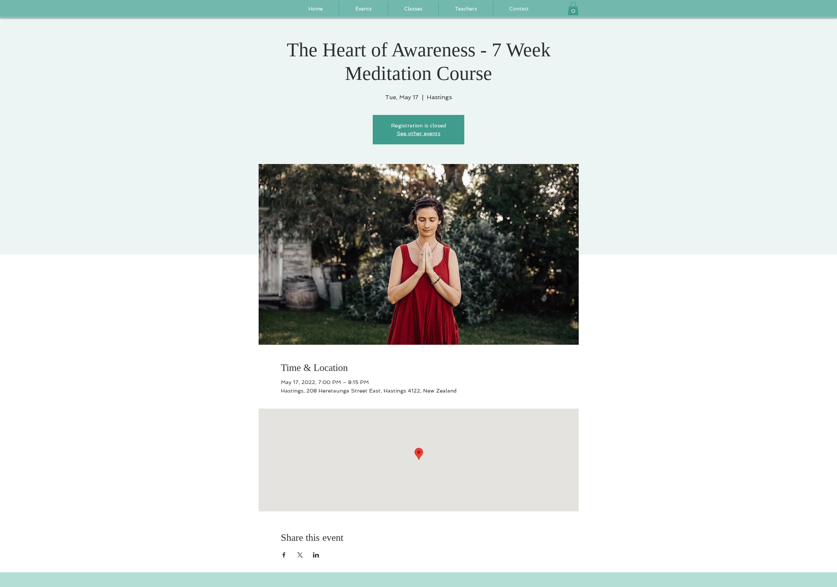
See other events (418, 133)
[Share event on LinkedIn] (316, 555)
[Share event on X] (300, 555)
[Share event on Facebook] (284, 555)
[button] (466, 9)
